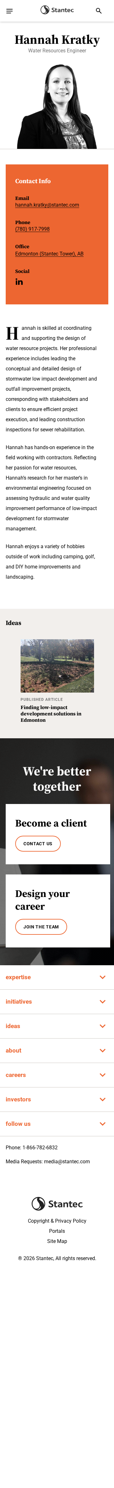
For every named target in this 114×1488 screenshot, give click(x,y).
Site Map (57, 1241)
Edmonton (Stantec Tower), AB (49, 254)
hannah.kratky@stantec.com (47, 205)
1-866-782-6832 (40, 1148)
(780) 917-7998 (32, 229)
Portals (57, 1231)
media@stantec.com (67, 1162)
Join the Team (41, 926)
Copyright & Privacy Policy (57, 1221)
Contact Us (38, 843)
